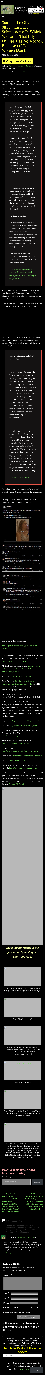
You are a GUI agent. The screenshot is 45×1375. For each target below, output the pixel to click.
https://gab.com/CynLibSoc (16, 760)
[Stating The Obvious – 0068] (22, 999)
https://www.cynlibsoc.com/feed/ (22, 676)
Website (6, 1303)
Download (29, 66)
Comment (7, 1275)
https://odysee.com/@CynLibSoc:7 (25, 720)
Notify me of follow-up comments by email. (21, 1307)
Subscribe (37, 1182)
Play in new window (16, 66)
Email (6, 1298)
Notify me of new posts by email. (17, 1312)
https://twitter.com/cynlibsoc (12, 735)
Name (6, 1293)
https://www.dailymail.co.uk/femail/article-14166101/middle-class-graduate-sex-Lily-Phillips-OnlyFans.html (22, 274)
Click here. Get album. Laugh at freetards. (26, 1344)
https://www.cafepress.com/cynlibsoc (23, 768)
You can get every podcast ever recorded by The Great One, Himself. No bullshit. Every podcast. (22, 669)
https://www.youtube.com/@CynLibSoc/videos (20, 751)
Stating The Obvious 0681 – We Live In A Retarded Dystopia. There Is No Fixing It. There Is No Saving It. (22, 989)
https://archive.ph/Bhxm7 (19, 477)
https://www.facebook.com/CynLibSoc (28, 755)
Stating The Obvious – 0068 (22, 1019)
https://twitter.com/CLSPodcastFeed (15, 743)
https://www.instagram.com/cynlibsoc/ (24, 725)
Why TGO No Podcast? (23, 1082)
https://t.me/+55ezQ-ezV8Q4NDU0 (15, 661)
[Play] (17, 63)
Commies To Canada (16, 784)
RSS (23, 71)
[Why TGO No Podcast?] (22, 1063)
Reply (8, 1253)
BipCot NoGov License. (27, 1369)
